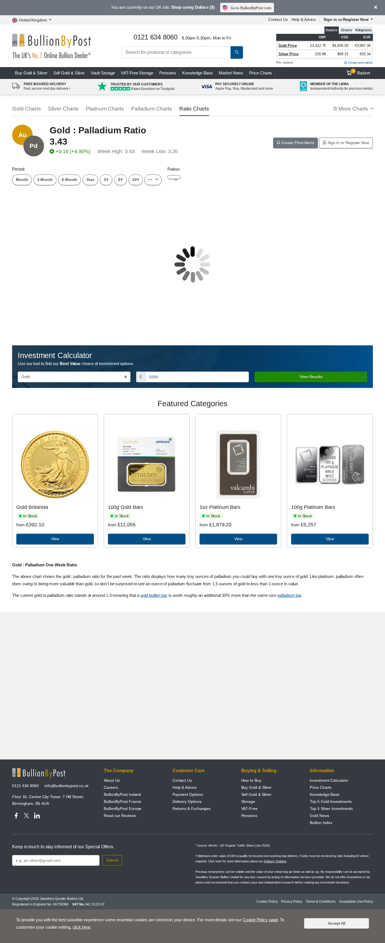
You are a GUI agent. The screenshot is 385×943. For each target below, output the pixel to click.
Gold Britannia (32, 507)
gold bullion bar (153, 595)
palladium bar (289, 595)
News (231, 72)
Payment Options (187, 794)
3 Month (45, 179)
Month (22, 179)
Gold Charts (26, 109)
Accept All (336, 923)
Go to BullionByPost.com (251, 8)
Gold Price (287, 45)
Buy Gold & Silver (256, 787)
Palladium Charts (151, 109)
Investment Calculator (329, 780)
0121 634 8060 (25, 785)
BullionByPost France (122, 801)
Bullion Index (321, 822)
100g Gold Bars (125, 507)
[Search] (237, 52)
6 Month (69, 179)
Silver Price (288, 54)
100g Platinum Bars (313, 507)
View (55, 538)
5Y (120, 179)
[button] (353, 109)
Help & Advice (303, 19)
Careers (111, 787)
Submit (112, 860)
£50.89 (320, 54)
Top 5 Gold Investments (330, 801)
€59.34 (365, 54)
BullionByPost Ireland (122, 794)
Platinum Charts (105, 109)
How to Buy (251, 780)
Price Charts (260, 72)
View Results (311, 376)
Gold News (319, 815)
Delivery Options (187, 801)
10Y (135, 179)
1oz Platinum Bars (220, 507)
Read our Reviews (120, 815)
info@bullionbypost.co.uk (66, 785)
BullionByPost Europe (122, 808)
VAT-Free (137, 72)
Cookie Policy (266, 902)
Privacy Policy (291, 902)
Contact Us (278, 19)
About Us (112, 780)
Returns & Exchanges (191, 808)
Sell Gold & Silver (256, 794)
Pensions (167, 72)
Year (90, 179)
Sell (69, 72)
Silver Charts (63, 109)
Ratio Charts (194, 109)
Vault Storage (103, 72)
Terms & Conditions (320, 902)
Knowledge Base (197, 72)
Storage (248, 801)
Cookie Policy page (260, 919)
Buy (31, 72)
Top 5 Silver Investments (331, 808)
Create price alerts (360, 62)
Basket (361, 72)
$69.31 (342, 54)
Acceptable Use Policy (356, 902)
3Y (106, 179)
